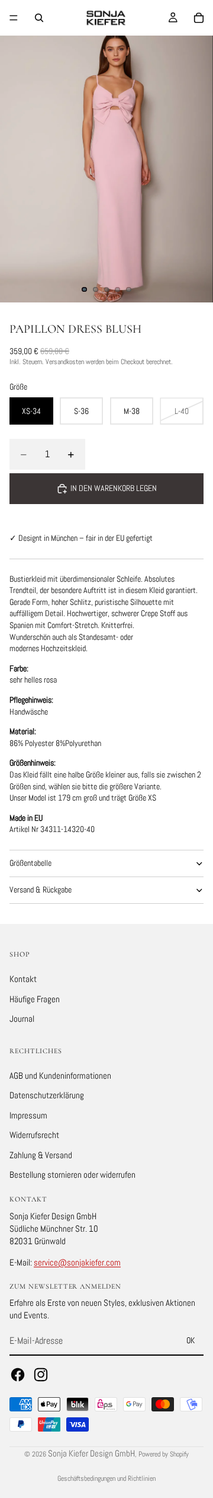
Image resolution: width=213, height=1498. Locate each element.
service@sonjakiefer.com (77, 1262)
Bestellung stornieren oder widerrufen (72, 1174)
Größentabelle (30, 863)
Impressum (28, 1114)
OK (190, 1340)
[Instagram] (41, 1374)
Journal (21, 1018)
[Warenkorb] (199, 18)
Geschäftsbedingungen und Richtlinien (106, 1478)
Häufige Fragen (34, 998)
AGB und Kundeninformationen (60, 1075)
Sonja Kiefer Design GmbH (91, 1453)
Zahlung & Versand (40, 1155)
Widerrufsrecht (34, 1134)
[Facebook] (17, 1374)
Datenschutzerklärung (46, 1095)
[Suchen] (39, 18)
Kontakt (23, 978)
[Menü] (13, 17)
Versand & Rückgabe (40, 889)
